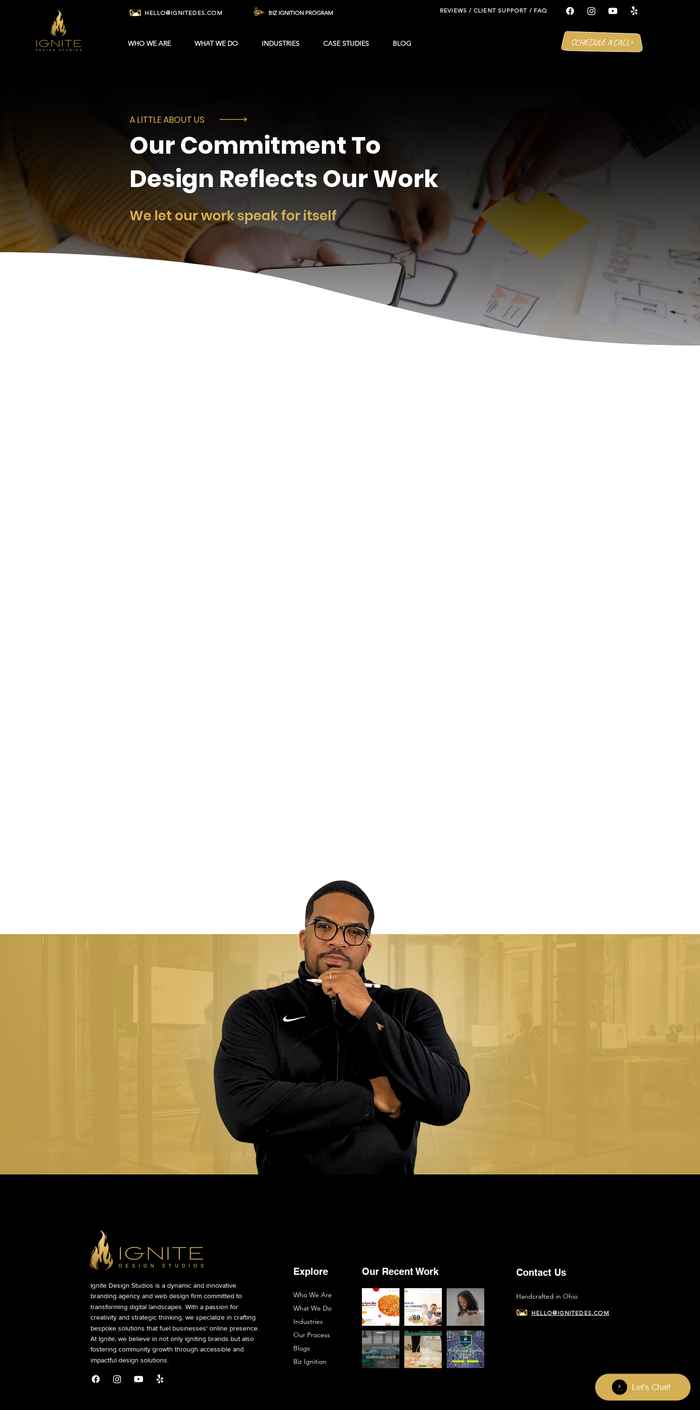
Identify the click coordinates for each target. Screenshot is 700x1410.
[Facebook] (570, 11)
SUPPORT (512, 10)
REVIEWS (453, 10)
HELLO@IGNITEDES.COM (184, 12)
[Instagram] (591, 11)
